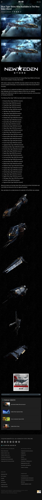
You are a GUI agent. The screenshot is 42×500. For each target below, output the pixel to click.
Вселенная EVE (4, 474)
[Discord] (13, 442)
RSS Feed (23, 482)
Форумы (22, 457)
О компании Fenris (24, 475)
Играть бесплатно (4, 450)
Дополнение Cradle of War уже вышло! (18, 404)
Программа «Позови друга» (26, 461)
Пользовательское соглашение (27, 477)
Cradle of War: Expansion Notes (17, 411)
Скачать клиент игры (5, 452)
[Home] (21, 2)
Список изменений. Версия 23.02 (17, 419)
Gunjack (2, 478)
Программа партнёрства (26, 465)
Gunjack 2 (3, 480)
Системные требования (5, 457)
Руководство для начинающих (7, 459)
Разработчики (23, 459)
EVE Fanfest (3, 482)
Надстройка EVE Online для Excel (7, 461)
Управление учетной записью (27, 450)
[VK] (19, 442)
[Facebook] (2, 442)
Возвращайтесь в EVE (25, 463)
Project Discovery (4, 486)
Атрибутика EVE (4, 484)
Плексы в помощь (24, 467)
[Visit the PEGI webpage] (39, 491)
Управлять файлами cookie (26, 483)
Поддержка (23, 452)
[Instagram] (16, 442)
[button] (39, 2)
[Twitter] (5, 442)
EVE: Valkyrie (3, 476)
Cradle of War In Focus (15, 426)
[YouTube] (8, 442)
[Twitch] (10, 442)
